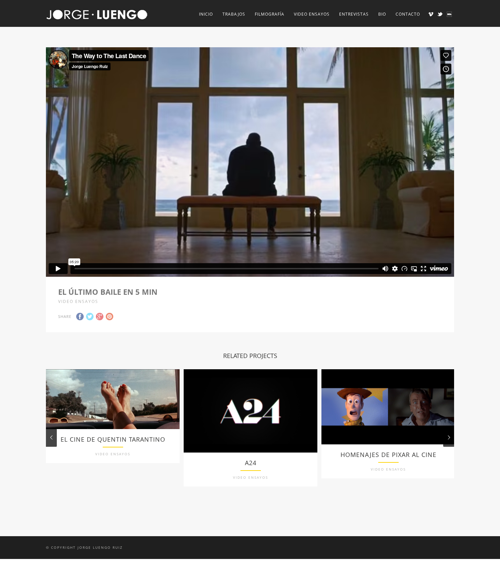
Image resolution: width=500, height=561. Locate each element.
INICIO (206, 14)
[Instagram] (449, 14)
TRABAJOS (233, 14)
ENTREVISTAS (354, 14)
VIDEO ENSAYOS (312, 14)
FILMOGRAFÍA (269, 14)
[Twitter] (440, 14)
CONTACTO (408, 14)
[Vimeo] (431, 14)
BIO (382, 14)
